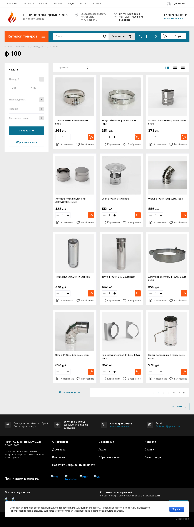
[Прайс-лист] (183, 67)
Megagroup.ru (182, 519)
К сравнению (67, 144)
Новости (43, 3)
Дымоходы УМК (38, 47)
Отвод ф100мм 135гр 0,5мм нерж (165, 198)
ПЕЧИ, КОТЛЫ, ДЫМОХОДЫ (45, 15)
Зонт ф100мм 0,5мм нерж (115, 198)
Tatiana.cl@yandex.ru (168, 426)
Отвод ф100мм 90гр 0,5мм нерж (72, 355)
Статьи (82, 3)
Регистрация (153, 457)
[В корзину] (91, 137)
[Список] (175, 67)
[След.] (179, 392)
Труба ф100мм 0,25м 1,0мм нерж (72, 276)
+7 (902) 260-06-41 (175, 15)
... (106, 3)
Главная (8, 47)
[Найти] (105, 36)
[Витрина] (167, 67)
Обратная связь (109, 457)
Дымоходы (21, 47)
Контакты (95, 3)
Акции (71, 3)
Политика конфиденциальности (73, 464)
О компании (11, 3)
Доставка (58, 3)
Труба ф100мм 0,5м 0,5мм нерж (118, 276)
